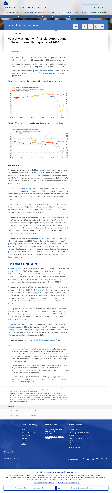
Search (99, 3)
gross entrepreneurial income (49, 279)
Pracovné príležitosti (28, 432)
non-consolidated (16, 314)
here (32, 382)
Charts (33, 416)
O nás (89, 7)
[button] (102, 3)
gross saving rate (28, 189)
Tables (33, 411)
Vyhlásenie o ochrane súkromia (44, 483)
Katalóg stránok (9, 451)
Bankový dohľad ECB (97, 12)
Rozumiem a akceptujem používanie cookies (29, 488)
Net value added (16, 269)
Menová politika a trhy (12, 12)
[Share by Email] (101, 26)
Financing (39, 290)
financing (38, 64)
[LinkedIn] (88, 459)
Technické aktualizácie (52, 434)
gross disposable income (48, 170)
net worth (42, 238)
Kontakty (24, 441)
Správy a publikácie (81, 12)
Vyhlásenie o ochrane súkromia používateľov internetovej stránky (79, 434)
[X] (84, 459)
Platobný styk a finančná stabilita (34, 12)
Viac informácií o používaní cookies (69, 483)
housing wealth (16, 244)
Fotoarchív (25, 438)
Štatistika (51, 12)
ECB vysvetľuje (26, 435)
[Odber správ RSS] (106, 459)
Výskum (68, 12)
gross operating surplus (44, 71)
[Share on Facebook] (90, 26)
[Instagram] (93, 459)
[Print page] (75, 26)
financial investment (31, 58)
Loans (26, 210)
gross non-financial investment (30, 204)
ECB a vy (96, 7)
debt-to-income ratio (18, 252)
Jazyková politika (74, 447)
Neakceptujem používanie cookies (82, 488)
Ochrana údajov (74, 429)
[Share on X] (84, 26)
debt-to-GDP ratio (21, 309)
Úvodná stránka (8, 16)
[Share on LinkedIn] (96, 26)
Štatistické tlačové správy (35, 16)
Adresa (23, 444)
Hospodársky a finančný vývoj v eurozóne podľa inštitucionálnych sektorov (66, 16)
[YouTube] (97, 459)
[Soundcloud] (102, 459)
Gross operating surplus (58, 271)
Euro (59, 12)
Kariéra (104, 7)
